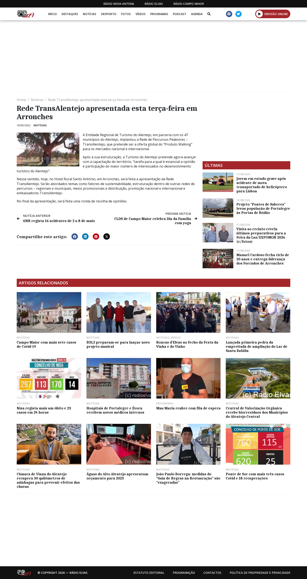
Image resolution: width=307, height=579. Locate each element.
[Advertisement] (142, 58)
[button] (259, 14)
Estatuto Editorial (148, 573)
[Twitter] (238, 14)
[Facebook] (229, 14)
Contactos (212, 573)
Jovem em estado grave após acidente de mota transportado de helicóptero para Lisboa (261, 184)
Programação (184, 573)
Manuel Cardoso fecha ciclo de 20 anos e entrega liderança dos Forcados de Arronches (262, 259)
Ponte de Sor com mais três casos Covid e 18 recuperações (255, 476)
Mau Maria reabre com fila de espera (188, 408)
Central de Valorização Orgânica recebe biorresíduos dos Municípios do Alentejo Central (257, 412)
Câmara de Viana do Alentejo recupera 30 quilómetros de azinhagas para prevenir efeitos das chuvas (48, 480)
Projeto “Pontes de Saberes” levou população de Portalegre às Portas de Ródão (263, 208)
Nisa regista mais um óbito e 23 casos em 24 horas (44, 410)
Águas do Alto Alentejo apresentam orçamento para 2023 (117, 476)
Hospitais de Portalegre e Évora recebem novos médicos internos (115, 410)
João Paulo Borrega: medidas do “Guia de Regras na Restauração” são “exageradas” (188, 478)
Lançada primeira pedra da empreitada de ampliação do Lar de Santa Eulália (256, 346)
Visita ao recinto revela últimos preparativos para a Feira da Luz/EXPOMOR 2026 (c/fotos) (261, 235)
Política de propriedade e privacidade (260, 573)
